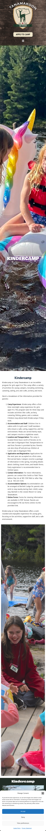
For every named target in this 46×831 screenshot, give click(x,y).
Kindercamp (23, 781)
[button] (43, 793)
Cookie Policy (17, 828)
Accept (23, 811)
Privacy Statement (27, 828)
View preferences (23, 823)
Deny (23, 817)
